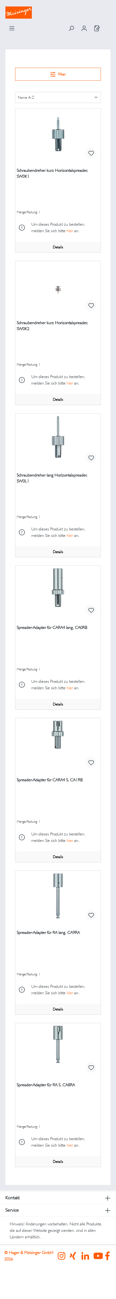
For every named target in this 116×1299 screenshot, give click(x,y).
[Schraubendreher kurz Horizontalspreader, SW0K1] (58, 136)
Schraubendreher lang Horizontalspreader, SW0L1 (52, 478)
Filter (61, 74)
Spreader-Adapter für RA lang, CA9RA (48, 932)
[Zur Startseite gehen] (58, 12)
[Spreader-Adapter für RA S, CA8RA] (58, 1050)
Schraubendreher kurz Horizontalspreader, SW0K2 (52, 325)
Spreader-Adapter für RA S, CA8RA (46, 1084)
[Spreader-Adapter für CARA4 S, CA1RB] (58, 745)
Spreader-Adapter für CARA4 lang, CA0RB (52, 627)
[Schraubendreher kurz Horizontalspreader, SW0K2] (58, 288)
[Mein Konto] (84, 28)
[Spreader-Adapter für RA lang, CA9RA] (58, 898)
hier (70, 230)
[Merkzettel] (97, 28)
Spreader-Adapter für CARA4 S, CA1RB (50, 779)
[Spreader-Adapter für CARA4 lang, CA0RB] (58, 593)
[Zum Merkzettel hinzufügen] (91, 153)
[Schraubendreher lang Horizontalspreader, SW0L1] (58, 440)
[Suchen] (71, 28)
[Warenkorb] (107, 26)
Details (58, 247)
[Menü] (11, 28)
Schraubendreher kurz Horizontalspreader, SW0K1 (52, 173)
